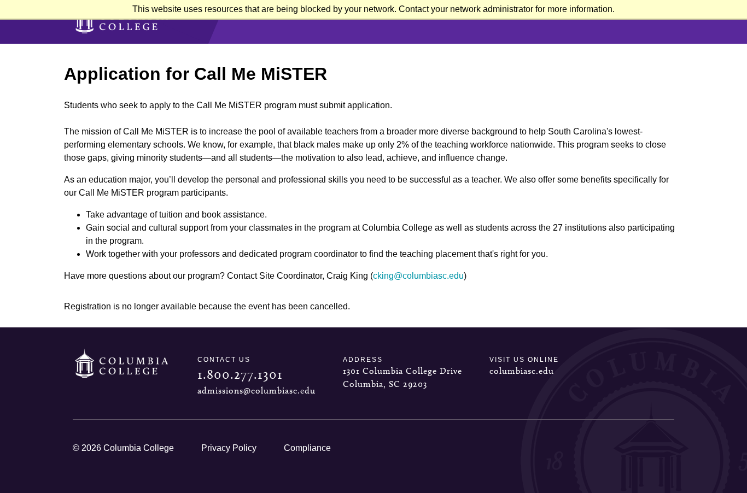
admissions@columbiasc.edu (256, 390)
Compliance (307, 448)
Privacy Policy (228, 448)
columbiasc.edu (521, 371)
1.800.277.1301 (240, 374)
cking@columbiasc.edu (418, 275)
